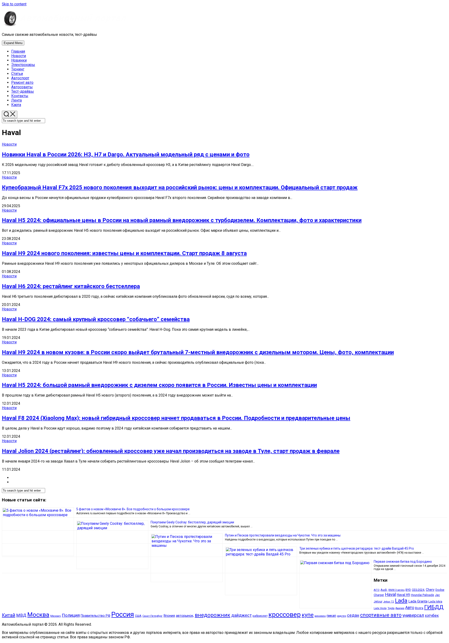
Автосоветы (22, 87)
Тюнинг (17, 69)
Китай (8, 615)
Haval (390, 594)
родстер (341, 615)
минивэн (320, 615)
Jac (437, 595)
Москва (38, 614)
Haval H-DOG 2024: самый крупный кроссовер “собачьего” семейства (96, 319)
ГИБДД (434, 607)
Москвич (55, 615)
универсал (413, 615)
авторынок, (185, 615)
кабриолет (260, 615)
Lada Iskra (435, 601)
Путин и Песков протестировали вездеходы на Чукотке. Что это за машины (282, 535)
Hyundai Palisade (422, 595)
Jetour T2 (388, 601)
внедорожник (212, 615)
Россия (122, 614)
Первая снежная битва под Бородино (403, 561)
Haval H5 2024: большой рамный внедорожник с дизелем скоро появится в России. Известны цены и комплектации (159, 385)
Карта (16, 105)
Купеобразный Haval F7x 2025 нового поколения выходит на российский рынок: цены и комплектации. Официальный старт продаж (180, 187)
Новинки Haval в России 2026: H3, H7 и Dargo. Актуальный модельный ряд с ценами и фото (126, 154)
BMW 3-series (396, 590)
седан (353, 615)
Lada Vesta (380, 608)
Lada (401, 600)
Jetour (378, 601)
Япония (169, 615)
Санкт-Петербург (152, 615)
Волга (419, 608)
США (138, 615)
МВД (21, 615)
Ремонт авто (22, 82)
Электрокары (23, 64)
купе (308, 615)
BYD (408, 590)
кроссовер (284, 614)
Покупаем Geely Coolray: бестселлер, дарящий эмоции (192, 522)
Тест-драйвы (22, 91)
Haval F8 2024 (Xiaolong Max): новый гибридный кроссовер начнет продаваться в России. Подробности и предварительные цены (176, 418)
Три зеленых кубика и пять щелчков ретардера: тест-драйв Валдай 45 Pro (356, 548)
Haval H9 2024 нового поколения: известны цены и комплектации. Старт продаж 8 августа (124, 253)
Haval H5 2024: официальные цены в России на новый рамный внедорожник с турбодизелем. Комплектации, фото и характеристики (182, 220)
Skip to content (14, 4)
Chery (430, 590)
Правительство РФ (95, 615)
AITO (377, 590)
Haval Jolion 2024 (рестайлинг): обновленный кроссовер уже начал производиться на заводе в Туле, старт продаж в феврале (171, 451)
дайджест (241, 615)
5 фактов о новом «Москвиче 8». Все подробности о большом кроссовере (133, 509)
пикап (331, 616)
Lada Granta (417, 601)
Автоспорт (20, 78)
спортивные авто (381, 615)
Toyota (391, 608)
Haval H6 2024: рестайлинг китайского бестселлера (71, 286)
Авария (399, 608)
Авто (409, 607)
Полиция (71, 615)
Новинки (19, 60)
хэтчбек (432, 615)
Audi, (383, 590)
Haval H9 (403, 595)
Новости (18, 56)
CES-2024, (418, 590)
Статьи (17, 73)
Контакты (19, 96)
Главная (18, 51)
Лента (16, 100)
